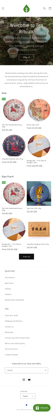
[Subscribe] (45, 370)
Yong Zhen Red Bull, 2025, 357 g (12, 159)
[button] (3, 8)
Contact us (9, 327)
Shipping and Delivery (13, 321)
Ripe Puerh (9, 283)
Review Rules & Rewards (14, 300)
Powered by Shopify (31, 409)
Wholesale (9, 332)
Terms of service (11, 349)
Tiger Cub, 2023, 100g (34, 208)
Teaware (8, 294)
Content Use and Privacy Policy (17, 338)
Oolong (8, 289)
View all (26, 256)
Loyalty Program (11, 355)
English (25, 396)
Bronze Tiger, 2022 (33, 125)
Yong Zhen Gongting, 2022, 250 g (38, 244)
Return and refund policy (15, 343)
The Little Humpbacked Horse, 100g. (12, 126)
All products (10, 277)
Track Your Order (11, 315)
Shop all (26, 57)
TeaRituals (23, 409)
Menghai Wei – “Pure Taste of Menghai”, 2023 (36, 162)
